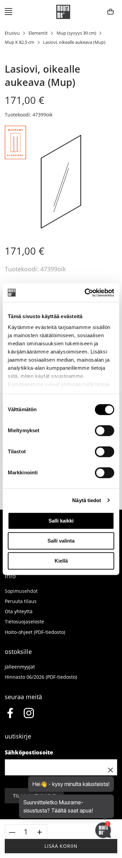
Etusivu (12, 33)
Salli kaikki (61, 521)
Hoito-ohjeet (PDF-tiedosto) (35, 632)
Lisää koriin (61, 846)
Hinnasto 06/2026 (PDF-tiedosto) (41, 677)
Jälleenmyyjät (20, 666)
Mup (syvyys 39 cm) (76, 33)
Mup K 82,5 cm (19, 42)
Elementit (38, 33)
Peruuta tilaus (21, 601)
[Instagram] (28, 714)
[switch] (104, 430)
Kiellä (61, 561)
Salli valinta (61, 541)
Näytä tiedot (86, 500)
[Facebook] (10, 714)
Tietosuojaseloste (24, 621)
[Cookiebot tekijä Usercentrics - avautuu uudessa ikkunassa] (86, 292)
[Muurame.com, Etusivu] (63, 12)
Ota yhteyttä (19, 611)
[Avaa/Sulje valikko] (8, 12)
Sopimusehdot (21, 591)
